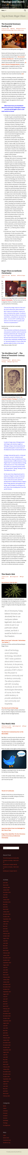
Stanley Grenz (20, 30)
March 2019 (5, 974)
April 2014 (5, 1091)
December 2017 (6, 984)
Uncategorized (14, 576)
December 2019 (6, 957)
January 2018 (6, 982)
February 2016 (6, 1037)
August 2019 (6, 965)
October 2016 (6, 1018)
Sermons (5, 1118)
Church (20, 275)
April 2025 (5, 882)
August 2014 (6, 1081)
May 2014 (5, 1088)
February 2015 (6, 1067)
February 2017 (6, 1008)
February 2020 (6, 953)
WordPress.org (6, 1142)
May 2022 (5, 904)
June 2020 (5, 943)
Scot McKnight (8, 727)
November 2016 (6, 1016)
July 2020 (5, 940)
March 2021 (5, 931)
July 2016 (5, 1025)
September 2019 (7, 962)
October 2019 (6, 960)
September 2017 (7, 991)
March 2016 (5, 1035)
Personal (5, 1113)
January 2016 (6, 1040)
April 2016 (5, 1033)
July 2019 (5, 967)
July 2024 (5, 894)
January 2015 (6, 1069)
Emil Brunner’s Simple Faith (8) (10, 864)
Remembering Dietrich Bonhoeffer (11, 858)
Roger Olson (14, 30)
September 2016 (7, 1020)
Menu (3, 10)
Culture (14, 275)
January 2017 (6, 1011)
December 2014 (6, 1071)
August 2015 (6, 1052)
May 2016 (5, 1030)
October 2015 (6, 1047)
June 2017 (5, 999)
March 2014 (5, 1093)
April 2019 (5, 972)
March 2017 (5, 1006)
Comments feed (7, 1140)
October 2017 (6, 989)
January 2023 (6, 899)
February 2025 (6, 887)
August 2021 (6, 921)
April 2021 (5, 928)
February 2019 (6, 977)
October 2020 (6, 936)
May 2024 (5, 897)
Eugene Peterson (22, 28)
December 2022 (6, 902)
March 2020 (5, 950)
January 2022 (6, 911)
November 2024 (6, 892)
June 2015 (5, 1057)
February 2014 (6, 1096)
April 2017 (5, 1003)
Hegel (10, 361)
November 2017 (6, 987)
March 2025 (5, 885)
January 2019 (6, 979)
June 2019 (5, 970)
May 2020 (5, 945)
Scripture (5, 1115)
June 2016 (5, 1028)
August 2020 (6, 938)
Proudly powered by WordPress (14, 1151)
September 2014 (7, 1079)
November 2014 (6, 1074)
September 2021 (7, 919)
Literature (5, 1110)
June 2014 (5, 1086)
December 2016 (6, 1013)
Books (13, 28)
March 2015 (5, 1064)
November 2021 (6, 914)
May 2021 (5, 926)
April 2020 (5, 948)
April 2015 (5, 1062)
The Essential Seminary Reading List (11, 25)
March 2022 (5, 909)
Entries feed (6, 1137)
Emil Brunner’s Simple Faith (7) (10, 871)
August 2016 (6, 1023)
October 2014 (6, 1076)
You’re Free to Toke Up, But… (10, 582)
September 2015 (7, 1050)
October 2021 (6, 916)
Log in (4, 1135)
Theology (4, 361)
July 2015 (5, 1054)
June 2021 (5, 924)
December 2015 (6, 1042)
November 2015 (6, 1045)
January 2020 (6, 955)
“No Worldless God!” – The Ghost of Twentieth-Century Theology (13, 355)
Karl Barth (4, 30)
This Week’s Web (8, 574)
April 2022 (5, 907)
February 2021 (6, 933)
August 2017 (6, 994)
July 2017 (5, 996)
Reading (8, 30)
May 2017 (5, 1001)
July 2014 (5, 1083)
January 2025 (6, 890)
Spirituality (5, 1120)
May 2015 (5, 1059)
